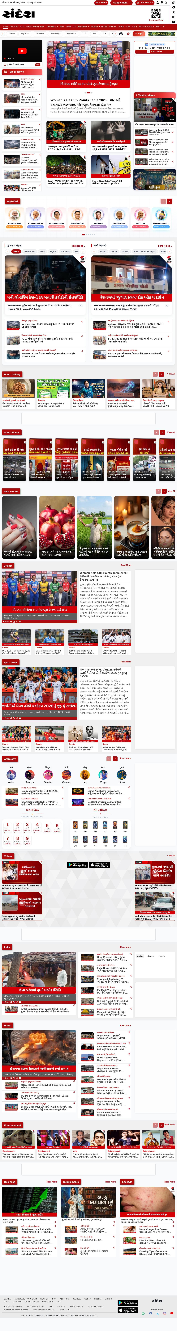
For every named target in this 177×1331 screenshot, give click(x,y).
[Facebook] (173, 7)
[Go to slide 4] (90, 234)
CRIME (121, 27)
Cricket (103, 27)
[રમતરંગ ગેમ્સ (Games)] (121, 34)
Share (6, 622)
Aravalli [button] (125, 251)
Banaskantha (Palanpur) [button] (145, 251)
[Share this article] (82, 321)
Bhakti (159, 27)
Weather (51, 27)
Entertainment (146, 27)
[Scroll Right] (115, 34)
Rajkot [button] (53, 251)
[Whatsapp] (173, 2)
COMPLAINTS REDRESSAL (44, 1310)
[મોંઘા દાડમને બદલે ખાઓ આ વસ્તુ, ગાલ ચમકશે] (57, 497)
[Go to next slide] (161, 374)
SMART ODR (65, 1310)
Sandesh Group (95, 1307)
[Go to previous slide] (155, 374)
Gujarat (14, 27)
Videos (12, 34)
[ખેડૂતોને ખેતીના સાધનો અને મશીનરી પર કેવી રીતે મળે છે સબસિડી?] (94, 497)
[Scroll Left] (3, 34)
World (94, 27)
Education (40, 34)
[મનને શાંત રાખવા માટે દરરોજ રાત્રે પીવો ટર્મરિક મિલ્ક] (131, 497)
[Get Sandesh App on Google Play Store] (128, 1303)
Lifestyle (130, 27)
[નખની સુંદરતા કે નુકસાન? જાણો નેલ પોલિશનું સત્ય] (19, 497)
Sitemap (61, 1307)
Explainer (25, 34)
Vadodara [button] (65, 251)
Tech (85, 34)
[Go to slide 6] (94, 234)
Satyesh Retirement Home (16, 1310)
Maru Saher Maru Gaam (32, 27)
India (62, 27)
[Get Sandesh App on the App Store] (128, 1310)
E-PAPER (103, 3)
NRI (104, 34)
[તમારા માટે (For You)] (128, 34)
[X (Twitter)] (14, 621)
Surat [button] (42, 251)
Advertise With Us (35, 1307)
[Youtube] (173, 22)
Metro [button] (16, 251)
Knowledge (55, 34)
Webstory (71, 27)
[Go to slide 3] (90, 92)
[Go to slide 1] (85, 92)
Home (5, 27)
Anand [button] (114, 251)
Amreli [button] (103, 251)
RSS (50, 1307)
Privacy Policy (76, 1307)
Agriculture (71, 34)
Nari (94, 34)
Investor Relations (13, 1307)
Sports (112, 27)
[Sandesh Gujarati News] (21, 13)
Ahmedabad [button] (29, 251)
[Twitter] (173, 12)
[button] (157, 2)
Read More (77, 246)
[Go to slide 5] (92, 234)
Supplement (120, 2)
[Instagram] (173, 17)
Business (82, 27)
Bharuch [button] (164, 251)
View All (171, 374)
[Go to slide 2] (87, 92)
